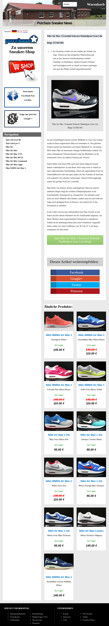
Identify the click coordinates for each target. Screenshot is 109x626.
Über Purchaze (87, 614)
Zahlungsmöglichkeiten (18, 614)
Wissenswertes (37, 620)
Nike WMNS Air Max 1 (16, 168)
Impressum (67, 617)
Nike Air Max (11, 150)
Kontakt (65, 614)
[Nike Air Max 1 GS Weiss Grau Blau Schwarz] (59, 529)
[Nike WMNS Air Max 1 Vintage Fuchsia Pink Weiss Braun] (59, 384)
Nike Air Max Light (14, 165)
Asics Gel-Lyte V (13, 143)
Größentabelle (14, 620)
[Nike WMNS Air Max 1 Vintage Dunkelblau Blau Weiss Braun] (91, 335)
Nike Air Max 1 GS (14, 154)
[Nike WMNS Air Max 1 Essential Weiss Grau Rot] (59, 481)
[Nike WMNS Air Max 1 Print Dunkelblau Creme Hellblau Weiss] (59, 577)
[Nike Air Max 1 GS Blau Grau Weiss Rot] (59, 433)
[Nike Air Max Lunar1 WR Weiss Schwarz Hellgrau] (91, 529)
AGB (65, 620)
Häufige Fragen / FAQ (39, 617)
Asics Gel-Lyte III (13, 140)
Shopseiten (36, 623)
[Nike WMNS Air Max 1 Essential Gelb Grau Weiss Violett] (91, 384)
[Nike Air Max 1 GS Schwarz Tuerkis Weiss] (91, 433)
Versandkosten (15, 617)
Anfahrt (85, 617)
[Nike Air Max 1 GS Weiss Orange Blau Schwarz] (91, 481)
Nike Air (9, 147)
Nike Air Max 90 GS (14, 157)
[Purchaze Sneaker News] (22, 44)
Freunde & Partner (88, 620)
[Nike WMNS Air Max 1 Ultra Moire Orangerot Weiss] (59, 335)
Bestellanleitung (37, 614)
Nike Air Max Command (16, 161)
